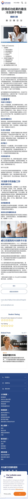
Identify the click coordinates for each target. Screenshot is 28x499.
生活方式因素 (8, 53)
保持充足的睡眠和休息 (10, 63)
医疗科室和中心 (5, 412)
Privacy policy (7, 493)
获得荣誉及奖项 (5, 401)
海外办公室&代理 (5, 399)
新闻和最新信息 (5, 406)
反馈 (2, 444)
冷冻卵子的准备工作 (9, 58)
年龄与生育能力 (9, 49)
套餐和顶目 (4, 415)
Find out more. (19, 489)
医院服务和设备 (5, 417)
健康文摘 (5, 352)
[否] (25, 471)
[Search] (22, 2)
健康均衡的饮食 (9, 60)
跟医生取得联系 (14, 291)
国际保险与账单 (5, 457)
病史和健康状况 (9, 51)
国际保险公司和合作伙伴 (8, 421)
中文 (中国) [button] (16, 2)
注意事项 (6, 47)
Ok (20, 493)
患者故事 (3, 404)
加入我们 (3, 441)
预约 (14, 286)
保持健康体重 (8, 61)
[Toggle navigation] (25, 2)
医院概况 (3, 397)
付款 (2, 435)
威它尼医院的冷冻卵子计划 (10, 65)
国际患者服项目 (5, 455)
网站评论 (3, 448)
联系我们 (3, 446)
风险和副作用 (8, 56)
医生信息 (3, 430)
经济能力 (7, 54)
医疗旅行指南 (4, 419)
